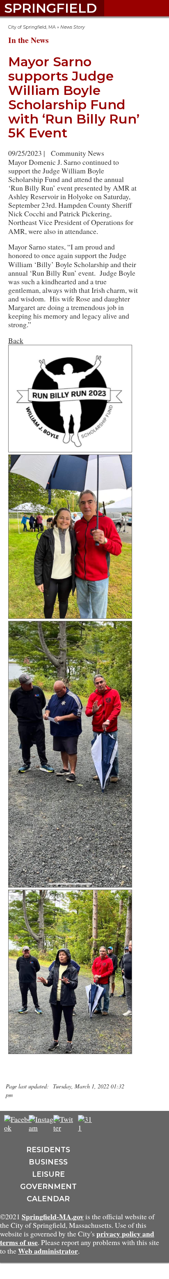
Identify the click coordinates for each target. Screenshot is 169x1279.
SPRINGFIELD (50, 8)
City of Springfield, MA (32, 27)
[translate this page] (111, 1123)
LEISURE (48, 1174)
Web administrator (48, 1250)
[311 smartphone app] (86, 1128)
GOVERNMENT (48, 1186)
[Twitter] (63, 1128)
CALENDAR (48, 1198)
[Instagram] (43, 1128)
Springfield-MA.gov (53, 1216)
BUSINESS (48, 1162)
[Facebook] (18, 1128)
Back (15, 340)
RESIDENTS (48, 1149)
